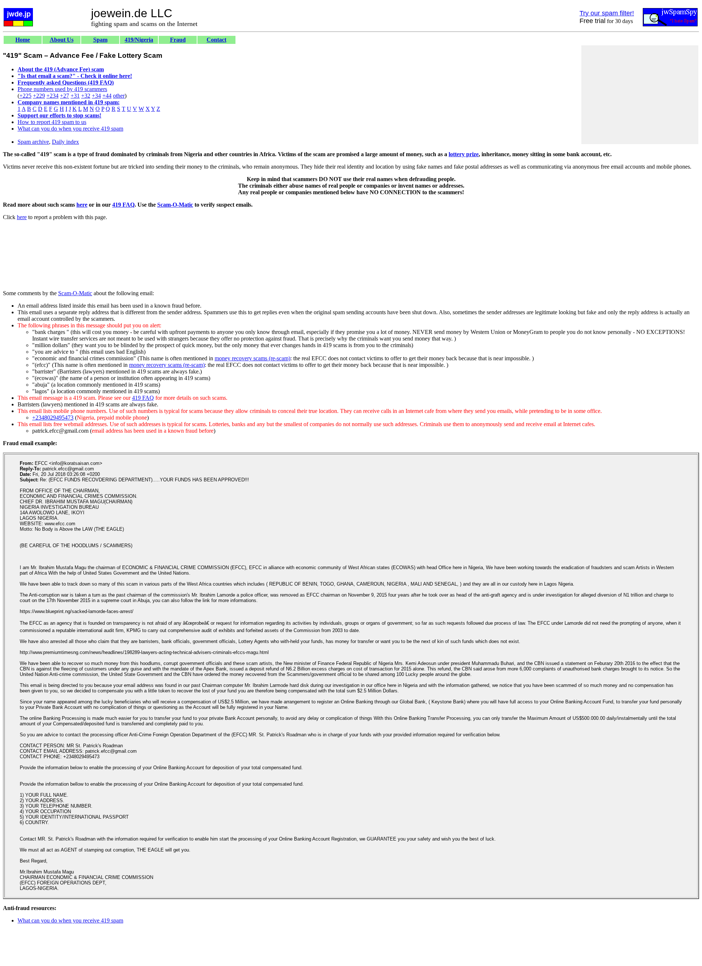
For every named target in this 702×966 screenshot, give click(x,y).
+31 (75, 96)
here (81, 205)
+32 (85, 96)
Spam (100, 40)
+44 (107, 96)
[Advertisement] (640, 94)
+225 (25, 96)
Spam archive (33, 142)
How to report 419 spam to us (52, 122)
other (119, 96)
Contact (216, 40)
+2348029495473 (52, 417)
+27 (64, 96)
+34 (96, 96)
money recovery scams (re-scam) (252, 358)
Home (22, 40)
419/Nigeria (139, 40)
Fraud (178, 40)
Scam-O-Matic (175, 205)
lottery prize (464, 154)
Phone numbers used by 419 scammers (62, 89)
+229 (39, 96)
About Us (61, 40)
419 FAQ (123, 205)
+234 (52, 96)
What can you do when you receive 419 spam (70, 128)
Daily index (65, 142)
